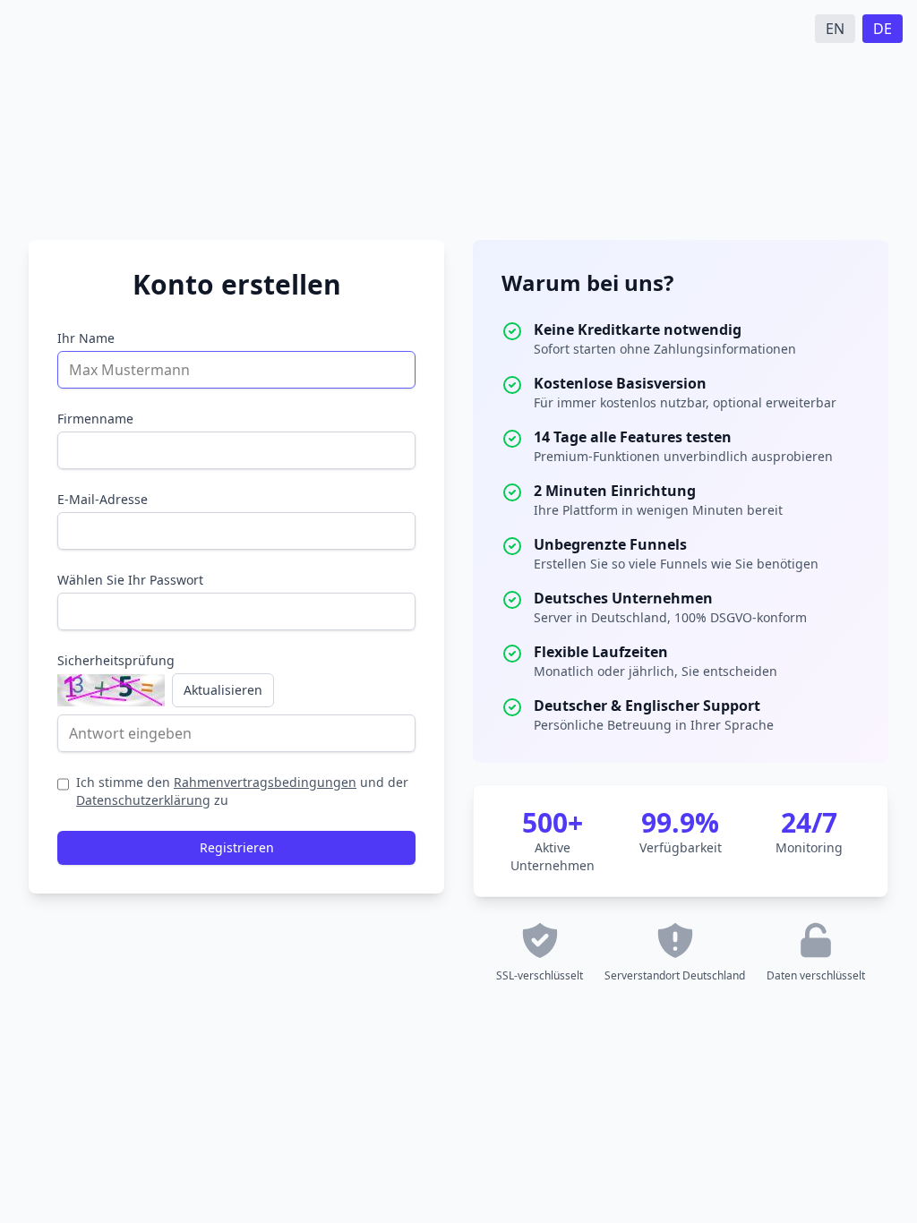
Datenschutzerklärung (143, 799)
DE (882, 28)
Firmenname (95, 418)
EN (835, 28)
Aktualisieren (223, 689)
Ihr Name (86, 337)
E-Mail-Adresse (102, 499)
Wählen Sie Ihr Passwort (130, 579)
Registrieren (237, 847)
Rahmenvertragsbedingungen (265, 782)
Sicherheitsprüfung (116, 660)
